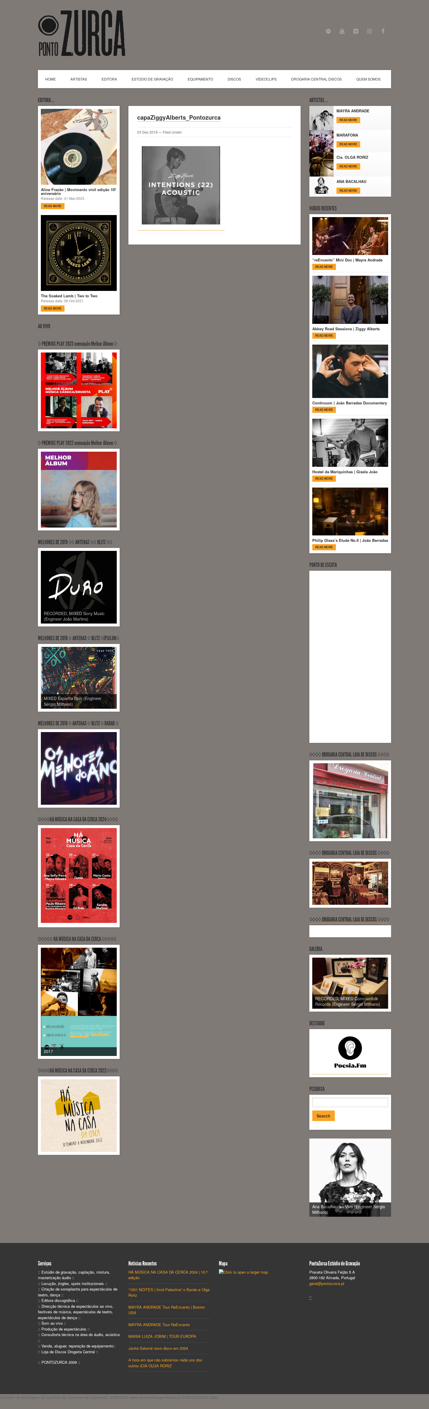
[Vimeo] (356, 31)
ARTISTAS (78, 78)
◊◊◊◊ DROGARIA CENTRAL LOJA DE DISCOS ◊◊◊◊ (349, 919)
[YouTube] (342, 31)
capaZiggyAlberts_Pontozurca (179, 117)
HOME (50, 78)
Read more (53, 206)
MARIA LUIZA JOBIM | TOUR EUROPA (162, 1336)
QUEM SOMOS (368, 78)
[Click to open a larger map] (243, 1272)
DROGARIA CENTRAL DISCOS (316, 78)
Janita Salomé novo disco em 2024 (158, 1348)
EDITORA (109, 78)
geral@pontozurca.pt (326, 1283)
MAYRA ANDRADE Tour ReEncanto (159, 1324)
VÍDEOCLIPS (266, 78)
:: (310, 1297)
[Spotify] (328, 31)
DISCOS (234, 78)
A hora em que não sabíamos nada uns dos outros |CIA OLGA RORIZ (165, 1362)
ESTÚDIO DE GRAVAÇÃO (152, 78)
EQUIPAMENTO (200, 78)
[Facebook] (383, 31)
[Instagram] (369, 31)
